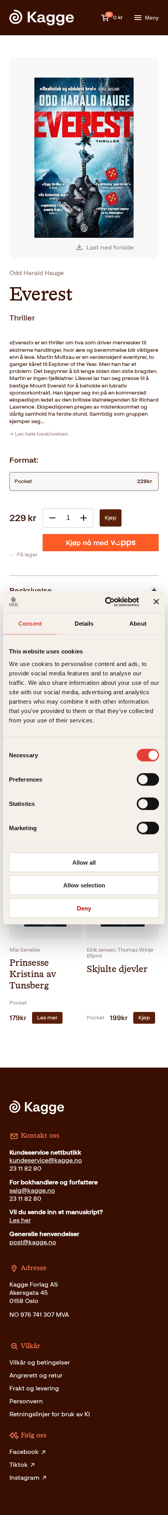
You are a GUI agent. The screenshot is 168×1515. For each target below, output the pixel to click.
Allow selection (84, 885)
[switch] (148, 779)
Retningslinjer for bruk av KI (49, 1414)
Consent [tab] (30, 623)
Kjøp (110, 517)
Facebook (24, 1451)
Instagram (24, 1477)
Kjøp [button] (144, 1017)
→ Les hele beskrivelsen (38, 434)
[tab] (84, 590)
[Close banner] (156, 602)
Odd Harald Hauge (36, 273)
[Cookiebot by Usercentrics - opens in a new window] (105, 602)
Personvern (26, 1401)
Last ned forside (110, 247)
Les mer (47, 1017)
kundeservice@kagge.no (45, 1160)
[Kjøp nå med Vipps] (101, 542)
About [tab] (138, 623)
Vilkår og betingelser (39, 1362)
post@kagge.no (32, 1242)
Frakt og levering (34, 1388)
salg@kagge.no (32, 1190)
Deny (84, 908)
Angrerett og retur (36, 1375)
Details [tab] (84, 623)
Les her (20, 1220)
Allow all (84, 862)
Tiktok (18, 1464)
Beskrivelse (30, 590)
